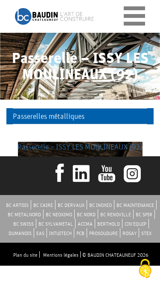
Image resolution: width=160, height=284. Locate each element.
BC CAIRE (43, 205)
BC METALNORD (24, 214)
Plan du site (25, 255)
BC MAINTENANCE (135, 205)
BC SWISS (23, 224)
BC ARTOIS (17, 205)
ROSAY (129, 233)
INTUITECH (60, 233)
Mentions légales (61, 255)
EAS (40, 233)
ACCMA (85, 224)
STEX (146, 233)
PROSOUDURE (103, 233)
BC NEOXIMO (59, 214)
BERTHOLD (108, 224)
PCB (80, 233)
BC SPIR (144, 214)
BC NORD (86, 214)
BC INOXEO (100, 205)
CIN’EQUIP (135, 224)
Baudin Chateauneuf (54, 16)
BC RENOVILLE (115, 214)
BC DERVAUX (71, 205)
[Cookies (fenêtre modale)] (145, 269)
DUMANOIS (20, 233)
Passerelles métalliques (48, 116)
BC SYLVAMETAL (55, 224)
